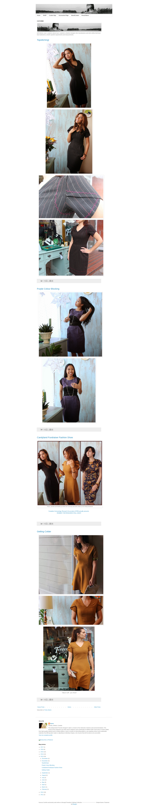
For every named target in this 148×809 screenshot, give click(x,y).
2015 (42, 752)
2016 (42, 749)
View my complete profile (45, 735)
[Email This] (45, 281)
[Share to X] (48, 281)
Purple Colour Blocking (48, 289)
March (44, 787)
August (44, 775)
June (43, 780)
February (44, 789)
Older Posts (97, 707)
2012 (42, 792)
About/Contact (75, 15)
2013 (42, 756)
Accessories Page (64, 15)
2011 (42, 794)
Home (38, 15)
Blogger (75, 804)
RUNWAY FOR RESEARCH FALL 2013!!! (69, 513)
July (43, 777)
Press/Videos (85, 15)
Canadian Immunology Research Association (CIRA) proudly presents (69, 511)
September (45, 773)
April (43, 784)
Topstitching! (43, 40)
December (45, 758)
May (43, 782)
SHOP (44, 15)
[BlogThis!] (47, 281)
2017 (42, 747)
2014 (42, 754)
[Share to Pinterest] (52, 281)
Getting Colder (44, 531)
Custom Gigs (52, 15)
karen (52, 723)
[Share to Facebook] (50, 281)
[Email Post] (41, 280)
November (45, 761)
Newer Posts (40, 707)
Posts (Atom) (47, 710)
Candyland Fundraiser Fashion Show (55, 437)
